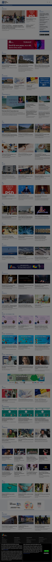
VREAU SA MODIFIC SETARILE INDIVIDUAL (46, 553)
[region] (26, 552)
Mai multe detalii (6, 549)
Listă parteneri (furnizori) (26, 553)
